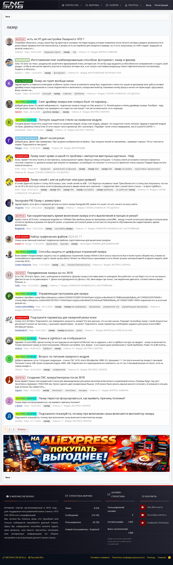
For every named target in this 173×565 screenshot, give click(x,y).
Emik (17, 168)
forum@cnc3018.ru (157, 514)
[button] (81, 5)
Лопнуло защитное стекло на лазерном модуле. (59, 120)
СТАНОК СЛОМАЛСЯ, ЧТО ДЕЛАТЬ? (123, 93)
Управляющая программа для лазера (52, 293)
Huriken (18, 421)
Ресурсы (133, 5)
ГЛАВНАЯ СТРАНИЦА (158, 522)
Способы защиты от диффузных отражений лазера (61, 251)
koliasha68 (20, 130)
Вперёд (21, 429)
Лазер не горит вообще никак (45, 81)
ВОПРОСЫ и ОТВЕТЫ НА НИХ (118, 330)
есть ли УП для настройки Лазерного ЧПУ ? (50, 39)
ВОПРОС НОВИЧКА (108, 52)
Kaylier (18, 93)
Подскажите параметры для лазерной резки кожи (56, 317)
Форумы (94, 5)
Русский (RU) (36, 557)
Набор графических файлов (41, 236)
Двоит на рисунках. (40, 138)
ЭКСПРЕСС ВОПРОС (100, 111)
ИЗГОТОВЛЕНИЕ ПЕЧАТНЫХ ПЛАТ (104, 72)
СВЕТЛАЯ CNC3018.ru (15, 557)
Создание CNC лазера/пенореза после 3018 (50, 377)
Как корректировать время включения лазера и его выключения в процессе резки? (77, 215)
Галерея (113, 5)
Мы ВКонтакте (155, 507)
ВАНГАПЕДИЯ (78, 148)
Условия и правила (100, 557)
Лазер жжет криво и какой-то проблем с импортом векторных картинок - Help (75, 156)
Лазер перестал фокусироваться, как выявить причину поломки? (70, 398)
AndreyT (19, 52)
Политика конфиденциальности (128, 557)
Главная (162, 557)
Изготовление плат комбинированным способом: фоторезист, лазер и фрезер (75, 60)
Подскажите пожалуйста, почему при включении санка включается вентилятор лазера (85, 414)
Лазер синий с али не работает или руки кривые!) (56, 179)
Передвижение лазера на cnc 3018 (44, 273)
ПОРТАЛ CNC (72, 5)
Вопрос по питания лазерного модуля (52, 356)
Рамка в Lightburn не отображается (51, 338)
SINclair (18, 369)
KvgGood (94, 529)
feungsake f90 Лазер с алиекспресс (38, 200)
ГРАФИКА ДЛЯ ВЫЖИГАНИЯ (105, 243)
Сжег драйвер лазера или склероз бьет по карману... (62, 101)
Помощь (151, 557)
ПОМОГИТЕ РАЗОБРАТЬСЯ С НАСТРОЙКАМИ (117, 228)
